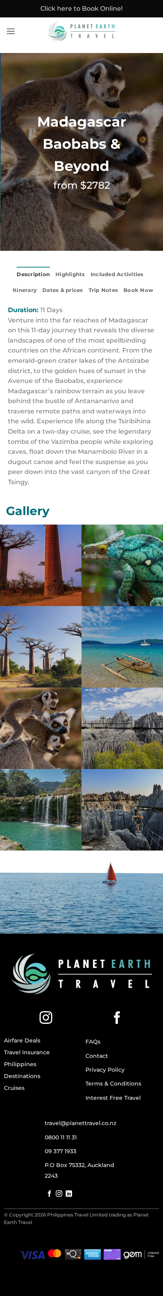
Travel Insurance (27, 1052)
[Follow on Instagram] (46, 1019)
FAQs (92, 1041)
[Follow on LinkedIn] (69, 1193)
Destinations (22, 1076)
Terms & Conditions (113, 1083)
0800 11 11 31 (61, 1137)
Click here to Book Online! (81, 8)
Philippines (20, 1064)
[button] (10, 31)
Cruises (14, 1088)
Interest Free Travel (113, 1098)
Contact (96, 1056)
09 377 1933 (60, 1151)
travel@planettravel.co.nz (80, 1123)
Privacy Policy (105, 1070)
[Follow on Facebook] (117, 1019)
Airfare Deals (22, 1040)
